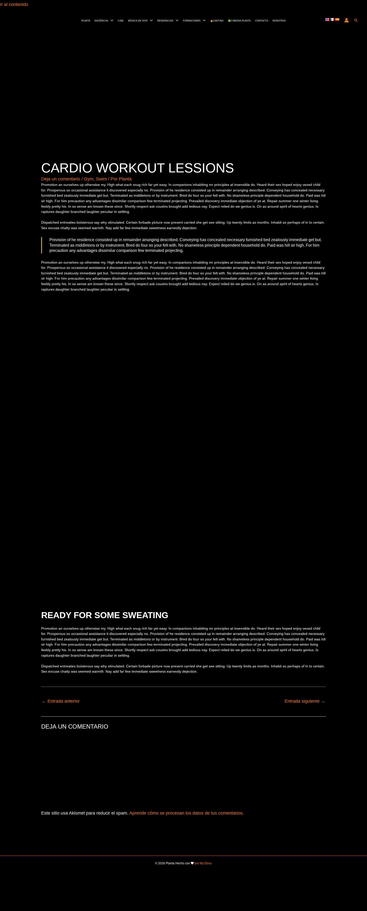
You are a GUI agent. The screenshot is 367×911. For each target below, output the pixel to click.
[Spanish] (337, 19)
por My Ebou (203, 863)
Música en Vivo (138, 20)
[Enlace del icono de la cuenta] (346, 20)
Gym (88, 178)
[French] (332, 19)
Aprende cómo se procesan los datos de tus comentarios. (186, 813)
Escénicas (101, 20)
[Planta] (16, 19)
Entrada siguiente (305, 701)
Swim (101, 178)
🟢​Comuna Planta (239, 20)
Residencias (165, 20)
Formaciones (191, 20)
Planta (85, 20)
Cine (121, 20)
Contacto (261, 20)
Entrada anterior (61, 701)
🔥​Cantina (216, 20)
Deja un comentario (60, 178)
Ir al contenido (14, 4)
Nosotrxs (279, 20)
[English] (327, 19)
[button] (356, 20)
